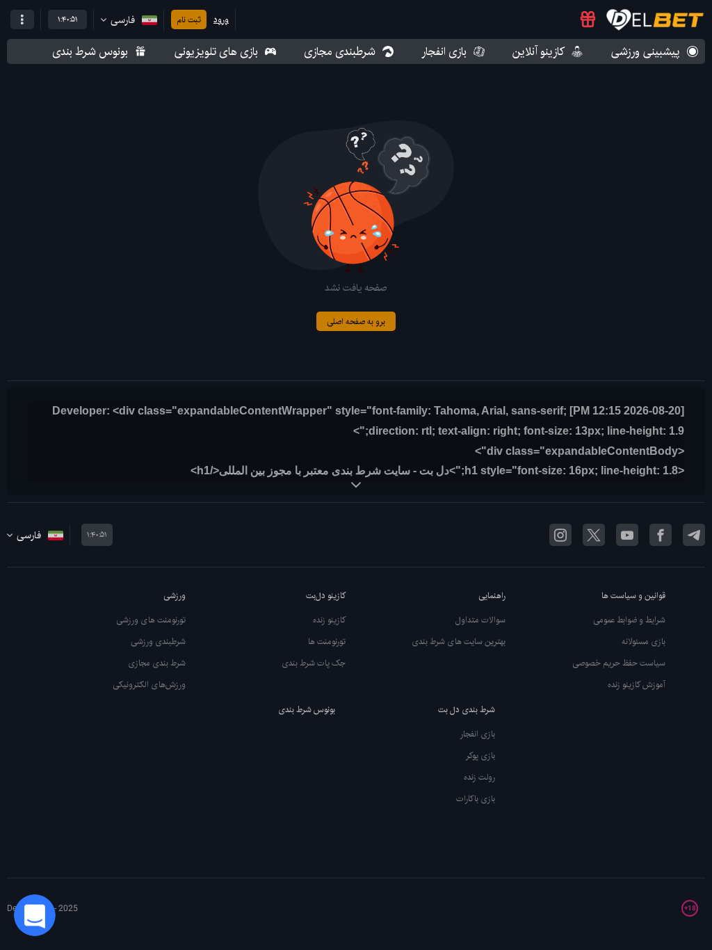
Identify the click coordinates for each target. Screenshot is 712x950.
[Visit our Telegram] (694, 535)
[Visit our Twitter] (594, 535)
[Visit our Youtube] (627, 535)
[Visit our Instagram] (560, 535)
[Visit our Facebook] (660, 535)
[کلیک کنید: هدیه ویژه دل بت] (588, 20)
